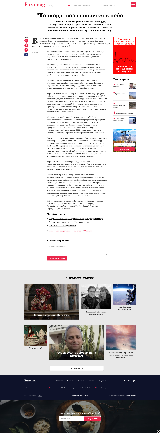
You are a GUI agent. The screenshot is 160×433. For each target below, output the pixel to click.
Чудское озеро (120, 94)
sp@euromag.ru (131, 395)
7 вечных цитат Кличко (119, 85)
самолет (76, 231)
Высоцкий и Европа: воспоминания (96, 313)
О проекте (59, 381)
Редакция (102, 381)
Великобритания (62, 231)
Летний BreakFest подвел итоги (62, 225)
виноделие (72, 388)
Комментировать (57, 258)
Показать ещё (76, 368)
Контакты (70, 381)
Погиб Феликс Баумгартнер (119, 119)
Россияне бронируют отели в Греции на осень (69, 222)
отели (44, 388)
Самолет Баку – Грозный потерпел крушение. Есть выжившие (121, 354)
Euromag (34, 4)
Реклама (81, 381)
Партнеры (91, 381)
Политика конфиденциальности (80, 395)
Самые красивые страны (124, 113)
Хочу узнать (124, 149)
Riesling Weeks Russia (85, 388)
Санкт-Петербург (101, 388)
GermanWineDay (61, 388)
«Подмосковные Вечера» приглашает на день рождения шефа (76, 218)
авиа (50, 231)
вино (51, 388)
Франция (87, 231)
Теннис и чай (35, 348)
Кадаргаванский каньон (119, 106)
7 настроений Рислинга (32, 388)
